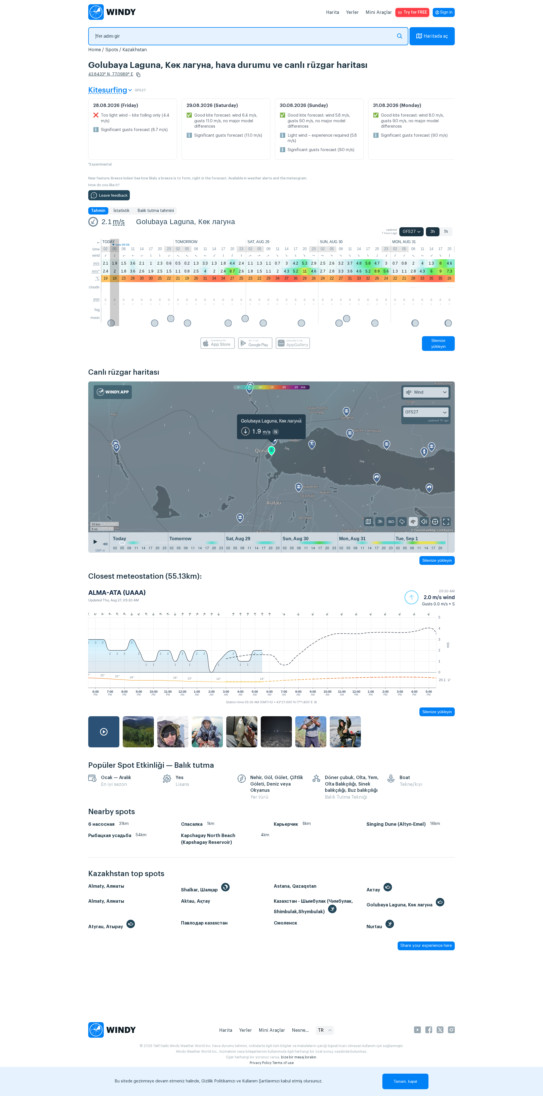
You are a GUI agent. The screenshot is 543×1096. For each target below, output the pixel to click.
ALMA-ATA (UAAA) (117, 592)
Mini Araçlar (379, 12)
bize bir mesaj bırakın (298, 1057)
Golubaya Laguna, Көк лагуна (185, 222)
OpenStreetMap (425, 530)
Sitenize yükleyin (438, 343)
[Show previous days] (104, 543)
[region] (271, 457)
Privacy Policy (261, 1063)
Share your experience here (426, 946)
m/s (119, 222)
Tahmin (98, 211)
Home (94, 50)
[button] (138, 75)
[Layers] (368, 521)
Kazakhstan (134, 50)
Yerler (352, 12)
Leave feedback (113, 195)
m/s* (96, 271)
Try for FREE (415, 12)
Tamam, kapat (405, 1081)
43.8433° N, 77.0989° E (110, 74)
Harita (332, 12)
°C (98, 278)
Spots (111, 50)
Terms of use (283, 1063)
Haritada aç (436, 36)
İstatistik (121, 211)
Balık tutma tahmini (155, 211)
